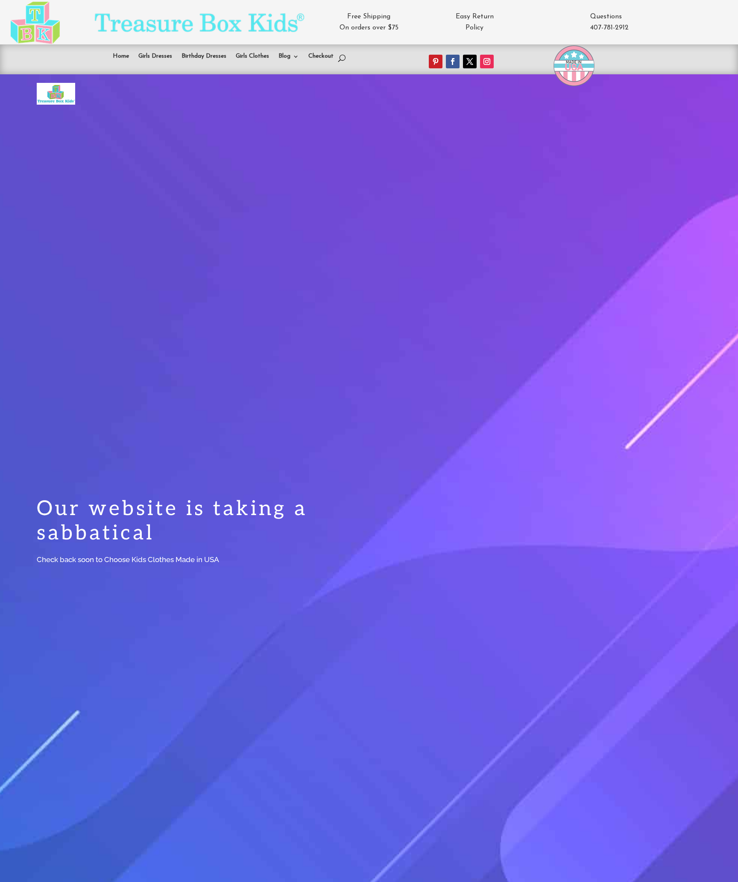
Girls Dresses (155, 56)
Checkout (321, 56)
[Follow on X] (470, 61)
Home (121, 56)
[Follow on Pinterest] (435, 61)
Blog (284, 56)
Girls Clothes (252, 56)
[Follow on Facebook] (453, 61)
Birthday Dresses (204, 56)
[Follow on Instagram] (487, 61)
